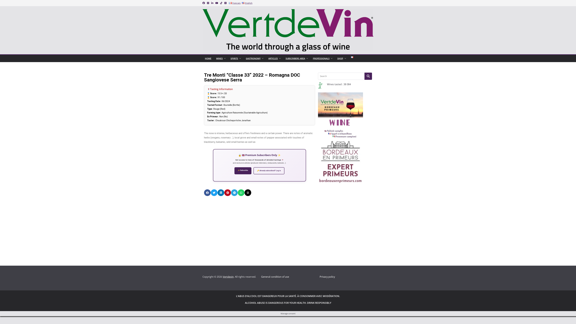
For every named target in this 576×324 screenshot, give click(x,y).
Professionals (321, 58)
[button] (224, 58)
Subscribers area (295, 58)
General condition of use (275, 276)
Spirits (234, 58)
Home (208, 58)
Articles (273, 58)
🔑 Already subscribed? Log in (269, 171)
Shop (340, 58)
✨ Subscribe (243, 170)
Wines (219, 58)
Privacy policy (327, 276)
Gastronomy (253, 58)
